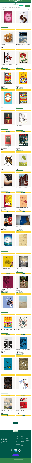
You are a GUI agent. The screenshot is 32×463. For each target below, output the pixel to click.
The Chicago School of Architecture (21, 187)
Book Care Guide (28, 440)
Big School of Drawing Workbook (6, 268)
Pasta (1, 125)
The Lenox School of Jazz (20, 410)
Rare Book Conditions (27, 438)
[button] (1, 3)
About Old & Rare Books (27, 436)
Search (28, 6)
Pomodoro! (18, 64)
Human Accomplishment (20, 125)
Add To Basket (8, 29)
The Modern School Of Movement (6, 64)
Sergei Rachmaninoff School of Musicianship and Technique (8, 289)
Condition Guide (22, 442)
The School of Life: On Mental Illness (6, 410)
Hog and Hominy (3, 84)
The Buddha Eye (18, 226)
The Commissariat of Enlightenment (22, 207)
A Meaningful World (4, 226)
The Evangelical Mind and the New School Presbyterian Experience (23, 247)
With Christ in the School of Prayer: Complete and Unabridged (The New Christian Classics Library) (23, 45)
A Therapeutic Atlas (19, 268)
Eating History (18, 84)
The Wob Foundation (17, 438)
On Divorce (18, 288)
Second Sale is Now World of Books (17, 442)
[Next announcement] (30, 1)
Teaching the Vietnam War (5, 146)
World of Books (12, 459)
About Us (17, 436)
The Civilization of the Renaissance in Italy (23, 349)
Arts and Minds (18, 329)
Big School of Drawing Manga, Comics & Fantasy (22, 390)
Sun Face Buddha (3, 207)
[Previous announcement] (1, 1)
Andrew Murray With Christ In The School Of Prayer (23, 167)
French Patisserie (3, 44)
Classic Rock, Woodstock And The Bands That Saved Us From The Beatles (8, 330)
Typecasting (18, 146)
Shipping (22, 436)
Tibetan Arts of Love (4, 187)
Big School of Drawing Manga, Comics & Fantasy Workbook (7, 309)
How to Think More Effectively (5, 349)
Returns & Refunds (22, 438)
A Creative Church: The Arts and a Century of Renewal (8, 167)
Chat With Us (22, 441)
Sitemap (22, 445)
